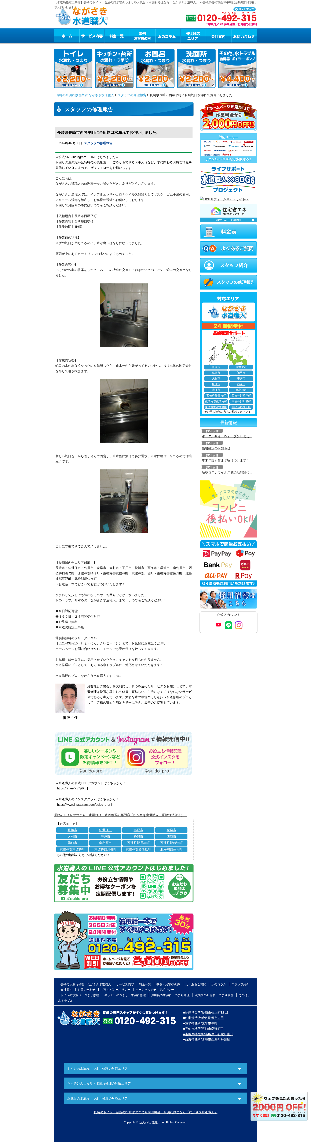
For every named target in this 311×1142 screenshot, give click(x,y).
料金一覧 (117, 35)
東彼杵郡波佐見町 (138, 849)
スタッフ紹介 (240, 984)
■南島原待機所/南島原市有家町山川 (208, 1034)
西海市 (171, 836)
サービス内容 (92, 35)
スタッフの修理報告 (132, 95)
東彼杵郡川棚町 (105, 849)
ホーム (66, 35)
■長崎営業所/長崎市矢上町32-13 (205, 1012)
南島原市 (105, 843)
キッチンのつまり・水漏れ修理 (125, 995)
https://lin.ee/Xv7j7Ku (71, 788)
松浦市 (138, 836)
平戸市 (105, 836)
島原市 (138, 830)
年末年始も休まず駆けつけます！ (225, 460)
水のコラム (168, 35)
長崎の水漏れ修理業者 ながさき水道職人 (85, 95)
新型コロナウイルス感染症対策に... (227, 472)
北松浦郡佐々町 (171, 849)
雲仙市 (72, 843)
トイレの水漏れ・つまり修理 (80, 995)
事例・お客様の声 (142, 35)
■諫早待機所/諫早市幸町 (200, 1023)
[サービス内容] (84, 35)
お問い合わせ (244, 35)
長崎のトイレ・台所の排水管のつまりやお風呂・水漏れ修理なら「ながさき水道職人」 (155, 1112)
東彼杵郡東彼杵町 (72, 849)
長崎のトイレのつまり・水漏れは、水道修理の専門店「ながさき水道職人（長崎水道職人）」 (120, 815)
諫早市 (171, 830)
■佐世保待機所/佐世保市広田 (203, 1018)
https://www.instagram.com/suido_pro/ (83, 804)
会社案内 (218, 35)
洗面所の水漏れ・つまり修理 (214, 995)
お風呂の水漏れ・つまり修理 (170, 995)
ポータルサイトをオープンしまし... (227, 436)
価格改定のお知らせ (216, 448)
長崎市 (72, 830)
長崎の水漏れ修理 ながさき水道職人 (86, 984)
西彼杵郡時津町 (171, 843)
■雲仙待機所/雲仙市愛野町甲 (203, 1028)
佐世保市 (105, 830)
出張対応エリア (193, 35)
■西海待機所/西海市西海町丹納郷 (206, 1039)
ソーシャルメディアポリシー (155, 989)
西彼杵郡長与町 (138, 843)
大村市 (72, 836)
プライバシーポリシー (115, 989)
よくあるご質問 (195, 984)
